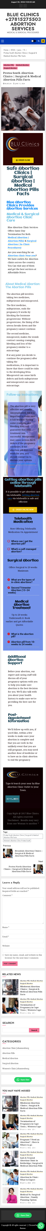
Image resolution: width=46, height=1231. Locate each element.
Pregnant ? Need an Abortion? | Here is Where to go (29, 1142)
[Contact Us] (25, 6)
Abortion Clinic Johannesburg (15, 1048)
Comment (7, 895)
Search (8, 1023)
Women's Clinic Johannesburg (15, 1068)
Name (5, 927)
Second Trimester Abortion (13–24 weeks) (19, 590)
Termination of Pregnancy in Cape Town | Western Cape (30, 1007)
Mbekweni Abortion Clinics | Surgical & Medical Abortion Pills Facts (31, 990)
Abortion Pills (9, 65)
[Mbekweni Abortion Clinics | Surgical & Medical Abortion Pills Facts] (10, 987)
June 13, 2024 (20, 84)
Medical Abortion (22, 65)
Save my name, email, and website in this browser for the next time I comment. (23, 956)
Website (6, 945)
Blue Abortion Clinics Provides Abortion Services (22, 205)
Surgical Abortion (10, 68)
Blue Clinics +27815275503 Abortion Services (23, 21)
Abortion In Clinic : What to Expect (29, 1178)
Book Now (43, 41)
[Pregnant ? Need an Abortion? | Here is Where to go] (10, 1140)
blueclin (8, 84)
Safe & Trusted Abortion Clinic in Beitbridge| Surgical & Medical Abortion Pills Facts (31, 1163)
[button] (2, 41)
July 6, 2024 (26, 1013)
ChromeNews (34, 1225)
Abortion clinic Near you (22, 255)
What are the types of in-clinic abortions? (23, 581)
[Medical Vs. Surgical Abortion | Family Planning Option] (10, 1195)
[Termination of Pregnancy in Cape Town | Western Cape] (10, 1006)
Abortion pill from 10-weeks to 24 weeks (23, 643)
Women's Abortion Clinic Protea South (17, 840)
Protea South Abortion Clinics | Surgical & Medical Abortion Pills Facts (21, 836)
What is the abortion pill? (22, 635)
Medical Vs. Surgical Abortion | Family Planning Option (30, 1197)
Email (5, 936)
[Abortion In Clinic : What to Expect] (10, 1177)
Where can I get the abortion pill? (21, 542)
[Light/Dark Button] (33, 41)
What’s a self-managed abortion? (23, 550)
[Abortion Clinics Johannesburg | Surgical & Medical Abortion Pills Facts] (21, 6)
